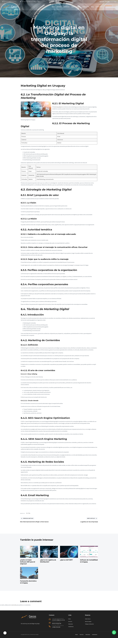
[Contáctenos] (110, 6)
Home (53, 6)
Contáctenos (71, 626)
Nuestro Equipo (88, 621)
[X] (27, 513)
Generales (69, 58)
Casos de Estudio (75, 6)
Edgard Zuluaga (47, 58)
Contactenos (99, 6)
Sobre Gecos (85, 6)
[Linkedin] (29, 513)
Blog (92, 6)
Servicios (59, 6)
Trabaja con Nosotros (89, 624)
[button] (115, 1)
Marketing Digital (57, 107)
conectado (13, 605)
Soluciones (66, 6)
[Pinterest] (28, 513)
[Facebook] (26, 513)
